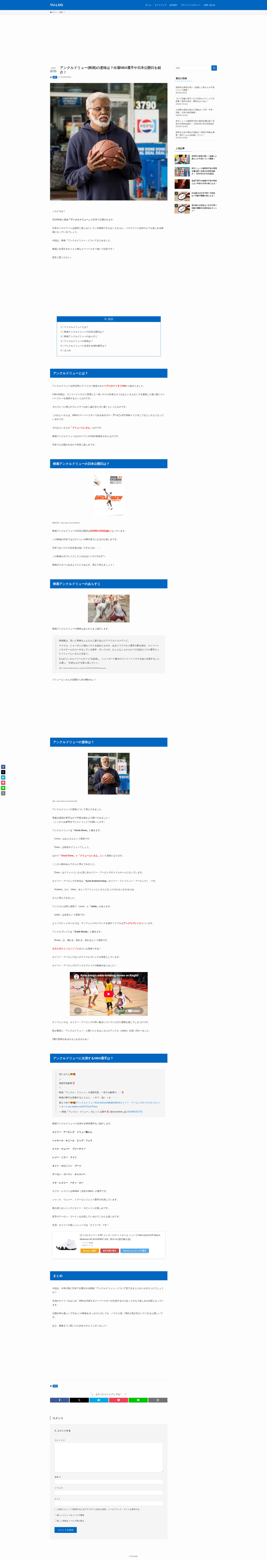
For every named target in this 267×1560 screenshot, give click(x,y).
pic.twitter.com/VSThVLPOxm (82, 1106)
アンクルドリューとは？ (76, 327)
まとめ (67, 350)
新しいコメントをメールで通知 (70, 1515)
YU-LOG (56, 5)
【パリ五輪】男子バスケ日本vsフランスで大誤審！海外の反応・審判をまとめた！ (195, 101)
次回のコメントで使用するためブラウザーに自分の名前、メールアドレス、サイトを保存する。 (99, 1509)
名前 (58, 1477)
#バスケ (146, 1102)
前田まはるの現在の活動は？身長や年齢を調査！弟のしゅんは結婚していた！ (195, 135)
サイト (57, 1499)
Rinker (91, 1242)
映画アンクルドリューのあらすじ (80, 336)
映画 (54, 77)
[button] (108, 495)
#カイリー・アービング (130, 1102)
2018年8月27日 (135, 1112)
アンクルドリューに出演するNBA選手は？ (85, 346)
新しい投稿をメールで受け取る (70, 1521)
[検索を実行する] (214, 68)
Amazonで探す (90, 1251)
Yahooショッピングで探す (134, 1251)
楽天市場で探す (110, 1251)
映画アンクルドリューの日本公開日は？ (84, 332)
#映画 (110, 1102)
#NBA (116, 1102)
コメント (60, 1440)
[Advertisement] (133, 35)
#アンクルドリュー (85, 1102)
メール (59, 1488)
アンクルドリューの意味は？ (78, 341)
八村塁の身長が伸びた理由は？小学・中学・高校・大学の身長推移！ (195, 112)
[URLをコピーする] (157, 1400)
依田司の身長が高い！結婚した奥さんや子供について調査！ (195, 90)
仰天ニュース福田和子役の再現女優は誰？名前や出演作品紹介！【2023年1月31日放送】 (195, 123)
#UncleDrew (101, 1102)
